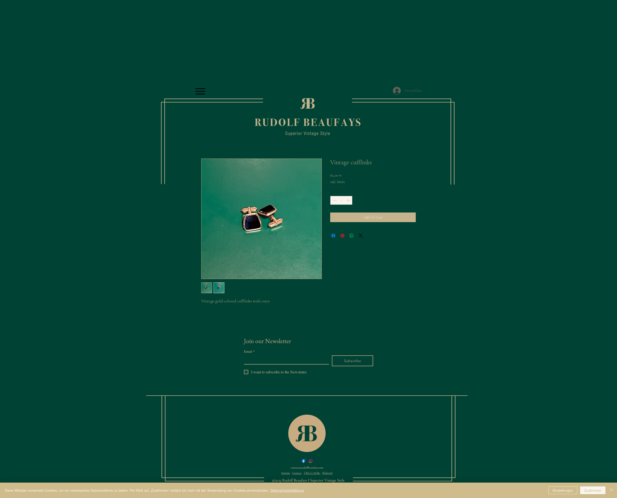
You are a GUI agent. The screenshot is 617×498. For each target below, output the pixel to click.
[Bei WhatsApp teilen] (352, 236)
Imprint (285, 473)
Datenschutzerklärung (287, 490)
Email (249, 351)
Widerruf (327, 473)
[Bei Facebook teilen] (333, 236)
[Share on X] (361, 236)
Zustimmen (592, 490)
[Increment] (349, 200)
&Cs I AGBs (313, 473)
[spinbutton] (341, 200)
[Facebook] (303, 460)
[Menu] (200, 91)
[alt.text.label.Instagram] (310, 460)
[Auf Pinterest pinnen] (342, 236)
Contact (297, 473)
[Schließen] (611, 490)
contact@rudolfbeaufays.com (307, 467)
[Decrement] (334, 200)
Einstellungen (563, 490)
